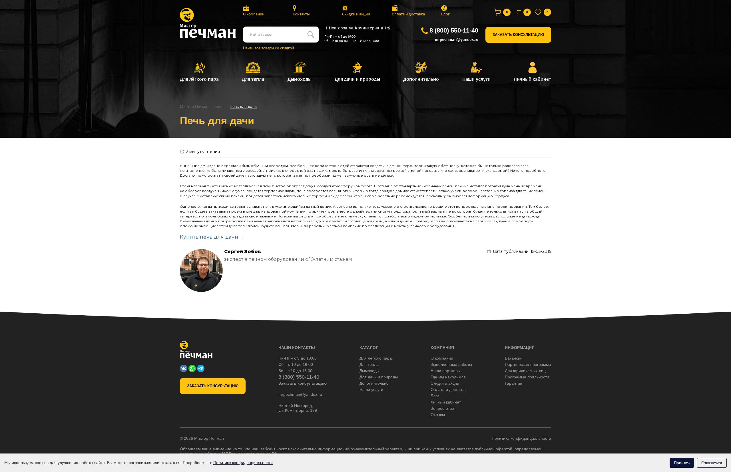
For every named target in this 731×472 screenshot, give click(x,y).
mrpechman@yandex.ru (456, 39)
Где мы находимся (448, 377)
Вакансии (514, 358)
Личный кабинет (446, 402)
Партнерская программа (528, 364)
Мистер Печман (195, 106)
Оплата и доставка (408, 14)
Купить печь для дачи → (212, 237)
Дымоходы (369, 370)
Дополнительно (374, 383)
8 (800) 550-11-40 (453, 30)
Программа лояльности (527, 377)
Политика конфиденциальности (521, 438)
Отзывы (438, 414)
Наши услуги (371, 389)
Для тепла (369, 364)
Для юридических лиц (525, 370)
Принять (682, 463)
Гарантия (513, 383)
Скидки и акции (356, 14)
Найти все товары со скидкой (268, 48)
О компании (253, 14)
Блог (445, 14)
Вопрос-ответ (443, 408)
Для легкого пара (376, 358)
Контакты (301, 14)
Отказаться (711, 463)
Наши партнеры (446, 370)
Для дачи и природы (379, 377)
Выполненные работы (451, 364)
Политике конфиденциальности (243, 462)
